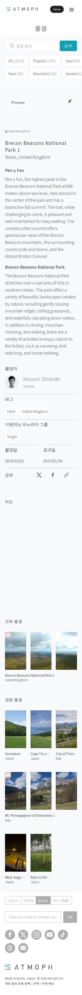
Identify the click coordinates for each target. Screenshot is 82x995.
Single (12, 436)
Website (28, 386)
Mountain (45, 73)
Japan (9, 758)
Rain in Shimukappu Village (41, 877)
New (15, 73)
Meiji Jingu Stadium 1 (15, 877)
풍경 (41, 28)
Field (11, 411)
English (13, 900)
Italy (8, 820)
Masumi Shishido (41, 378)
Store (57, 9)
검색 (68, 46)
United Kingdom (34, 157)
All (16, 60)
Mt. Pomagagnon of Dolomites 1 (30, 815)
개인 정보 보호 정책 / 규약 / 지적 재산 (29, 983)
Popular (44, 60)
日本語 (28, 900)
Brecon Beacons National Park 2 (29, 675)
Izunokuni (12, 753)
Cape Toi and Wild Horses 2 (41, 753)
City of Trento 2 (66, 753)
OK (70, 917)
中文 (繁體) (61, 900)
